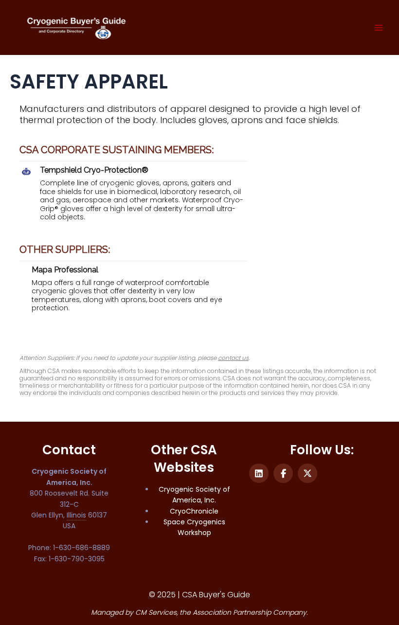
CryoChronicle (194, 511)
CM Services (156, 612)
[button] (259, 473)
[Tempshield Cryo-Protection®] (26, 171)
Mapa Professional (65, 269)
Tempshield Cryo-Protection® (94, 170)
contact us (233, 358)
